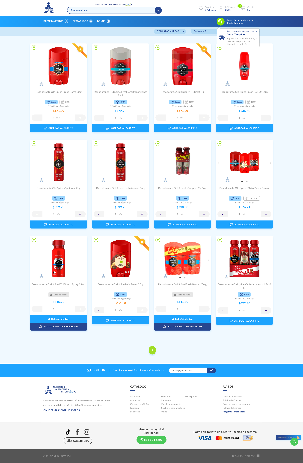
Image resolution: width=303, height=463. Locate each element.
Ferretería (135, 411)
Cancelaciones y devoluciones (237, 404)
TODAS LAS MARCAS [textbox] (168, 31)
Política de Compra (232, 400)
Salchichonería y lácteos (173, 407)
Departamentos (53, 21)
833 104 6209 (153, 439)
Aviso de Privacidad (232, 396)
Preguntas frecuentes (234, 411)
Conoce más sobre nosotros (61, 410)
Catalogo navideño (139, 404)
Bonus (101, 21)
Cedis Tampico (235, 23)
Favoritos (209, 7)
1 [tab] (242, 181)
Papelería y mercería (171, 404)
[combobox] (170, 31)
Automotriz (135, 400)
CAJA (58, 117)
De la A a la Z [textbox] (200, 31)
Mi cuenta (230, 7)
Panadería (166, 400)
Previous (218, 163)
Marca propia (191, 396)
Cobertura (81, 440)
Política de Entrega (232, 407)
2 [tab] (246, 181)
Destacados (80, 21)
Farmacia (134, 407)
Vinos (164, 411)
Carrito (250, 7)
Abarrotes (135, 396)
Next (270, 163)
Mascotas (166, 396)
